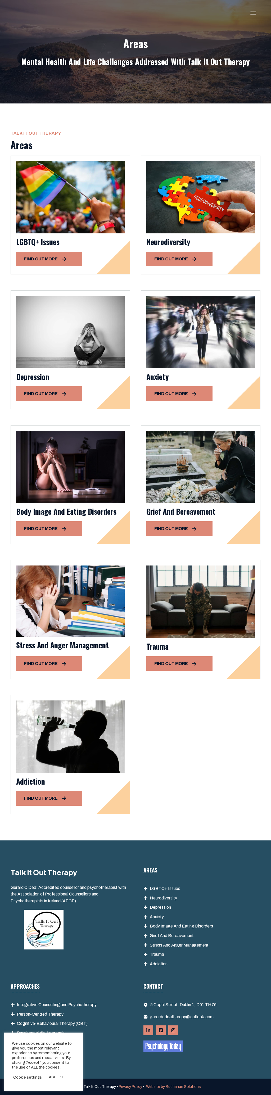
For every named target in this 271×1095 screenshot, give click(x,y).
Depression (160, 907)
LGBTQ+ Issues (165, 888)
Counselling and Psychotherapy (67, 1004)
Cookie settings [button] (27, 1077)
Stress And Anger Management (179, 945)
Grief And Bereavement (172, 935)
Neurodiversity (163, 898)
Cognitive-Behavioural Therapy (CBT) (52, 1023)
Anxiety (157, 917)
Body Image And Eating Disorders (181, 926)
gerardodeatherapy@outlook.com (182, 1017)
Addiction (159, 964)
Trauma (157, 954)
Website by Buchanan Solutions (173, 1087)
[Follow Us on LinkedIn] (148, 1030)
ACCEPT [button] (56, 1077)
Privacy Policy (130, 1087)
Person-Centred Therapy (40, 1014)
